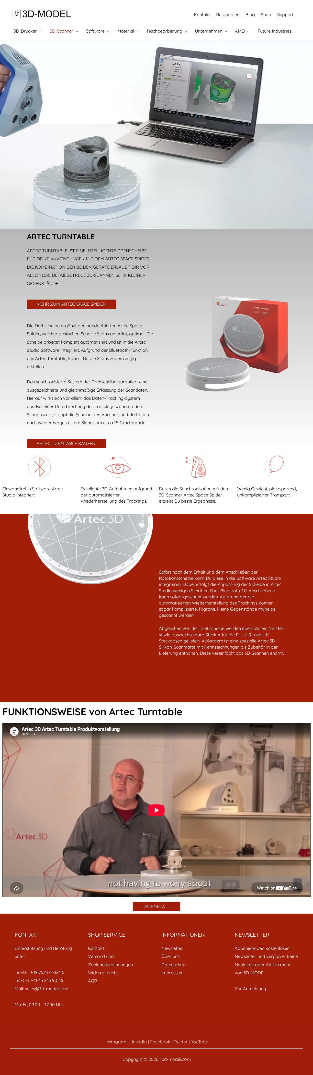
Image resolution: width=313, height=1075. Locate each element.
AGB (92, 981)
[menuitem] (120, 948)
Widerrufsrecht (103, 973)
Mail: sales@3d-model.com (41, 988)
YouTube (199, 1042)
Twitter (181, 1042)
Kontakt (202, 14)
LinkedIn (138, 1042)
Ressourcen (227, 14)
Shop (266, 14)
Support (285, 14)
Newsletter (172, 948)
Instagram (115, 1042)
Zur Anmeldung (250, 988)
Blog (250, 14)
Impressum (172, 973)
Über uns (170, 956)
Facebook (160, 1042)
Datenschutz (173, 964)
